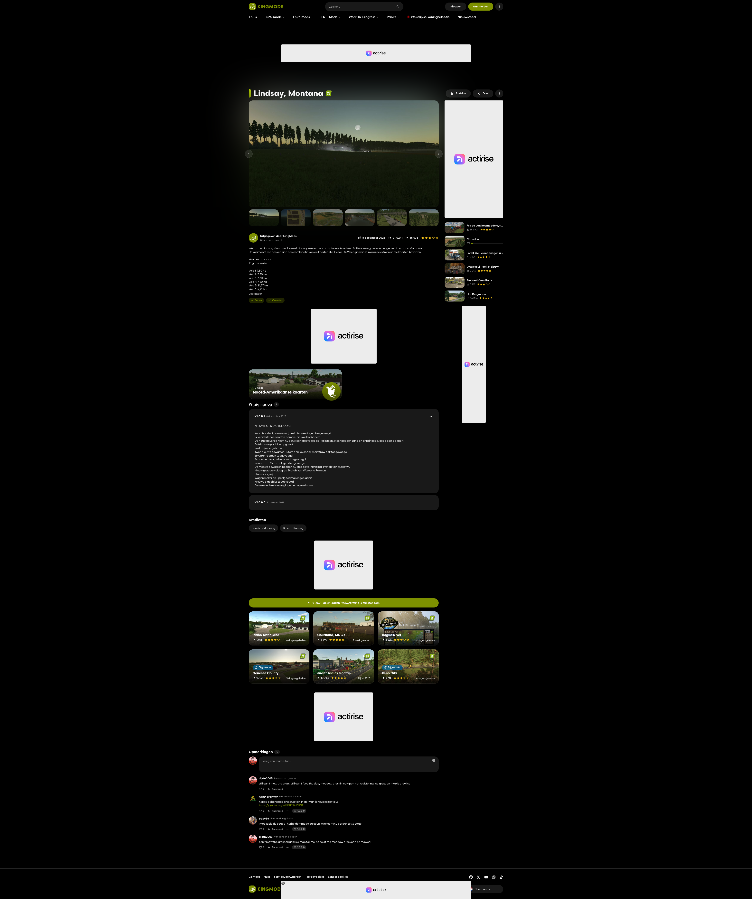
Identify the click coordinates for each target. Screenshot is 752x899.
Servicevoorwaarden (288, 876)
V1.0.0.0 (269, 502)
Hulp (267, 876)
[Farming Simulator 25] (328, 93)
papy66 (264, 818)
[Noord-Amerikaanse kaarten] (331, 391)
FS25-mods (273, 17)
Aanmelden (481, 6)
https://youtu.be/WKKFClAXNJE (281, 805)
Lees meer (255, 293)
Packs (391, 17)
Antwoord (277, 788)
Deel (486, 93)
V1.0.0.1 (270, 416)
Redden (461, 93)
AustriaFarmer (268, 796)
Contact (254, 876)
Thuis (253, 17)
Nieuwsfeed (466, 17)
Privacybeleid (315, 876)
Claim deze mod (269, 240)
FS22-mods (301, 17)
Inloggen (456, 6)
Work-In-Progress (362, 17)
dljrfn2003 (266, 778)
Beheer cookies (338, 876)
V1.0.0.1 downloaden (346, 603)
